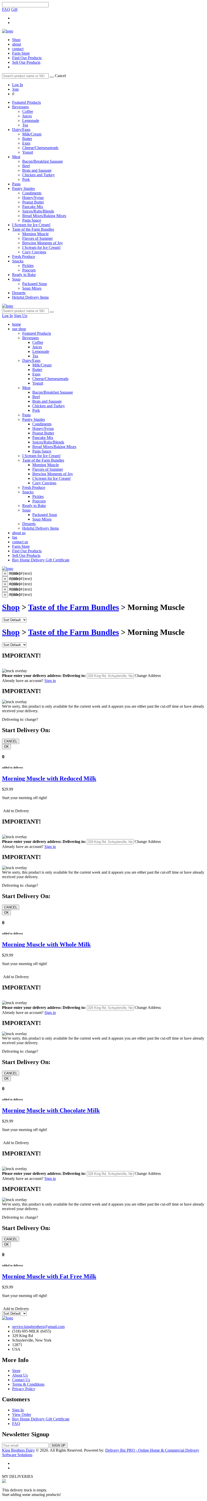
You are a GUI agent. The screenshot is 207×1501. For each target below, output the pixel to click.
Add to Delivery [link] (15, 811)
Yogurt (27, 152)
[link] (13, 94)
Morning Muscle (35, 234)
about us (18, 533)
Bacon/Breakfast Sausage (42, 161)
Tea (25, 125)
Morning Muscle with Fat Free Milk (49, 1276)
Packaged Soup (34, 284)
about (16, 44)
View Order (21, 1414)
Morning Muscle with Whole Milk (46, 944)
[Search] (52, 77)
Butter (27, 139)
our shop (19, 329)
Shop (16, 40)
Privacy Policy (23, 1389)
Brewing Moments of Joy (42, 243)
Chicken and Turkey (38, 175)
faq (14, 537)
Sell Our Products (26, 62)
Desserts (18, 293)
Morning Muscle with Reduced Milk (49, 778)
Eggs (26, 143)
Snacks (17, 261)
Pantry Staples (23, 188)
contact (17, 49)
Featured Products (26, 102)
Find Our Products (27, 58)
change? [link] (31, 719)
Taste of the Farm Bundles (33, 229)
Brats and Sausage (36, 170)
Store (16, 1371)
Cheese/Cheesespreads (40, 148)
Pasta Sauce (31, 220)
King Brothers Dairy (18, 1450)
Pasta (16, 184)
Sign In (18, 1410)
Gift (14, 9)
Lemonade (30, 120)
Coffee (27, 111)
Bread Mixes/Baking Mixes (44, 216)
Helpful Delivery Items (30, 297)
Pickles (28, 265)
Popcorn (29, 270)
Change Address (148, 675)
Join (15, 89)
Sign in (50, 680)
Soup (16, 279)
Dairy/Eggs (21, 129)
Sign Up (20, 316)
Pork (26, 179)
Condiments (31, 193)
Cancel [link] (60, 76)
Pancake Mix (32, 206)
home (16, 324)
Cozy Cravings (34, 252)
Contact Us (21, 1380)
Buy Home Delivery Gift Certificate (40, 560)
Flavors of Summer (37, 238)
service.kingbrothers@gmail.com (38, 1326)
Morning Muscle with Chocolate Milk (51, 1110)
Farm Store (21, 53)
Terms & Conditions (28, 1384)
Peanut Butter (33, 202)
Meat (16, 157)
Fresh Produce (23, 256)
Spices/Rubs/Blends (38, 211)
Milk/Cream (31, 134)
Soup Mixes (31, 288)
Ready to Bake (24, 274)
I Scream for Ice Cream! (31, 225)
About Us (20, 1375)
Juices (27, 116)
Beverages (20, 107)
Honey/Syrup (33, 197)
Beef (26, 166)
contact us (20, 542)
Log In (17, 85)
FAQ (6, 9)
